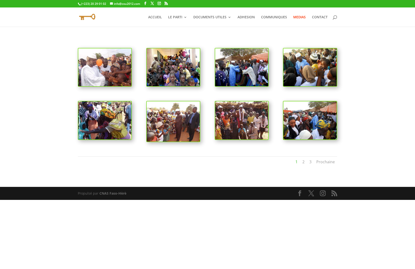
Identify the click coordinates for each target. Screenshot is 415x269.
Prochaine (325, 161)
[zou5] (104, 138)
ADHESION (246, 17)
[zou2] (241, 85)
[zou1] (104, 85)
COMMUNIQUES (274, 17)
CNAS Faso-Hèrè (112, 193)
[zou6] (173, 140)
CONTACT (320, 17)
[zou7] (241, 138)
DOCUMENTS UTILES (209, 17)
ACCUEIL (155, 17)
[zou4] (173, 85)
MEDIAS (299, 17)
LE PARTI (175, 17)
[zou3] (309, 85)
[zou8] (309, 138)
